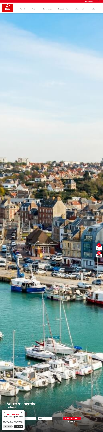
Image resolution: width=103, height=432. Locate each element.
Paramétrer (8, 426)
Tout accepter (18, 426)
